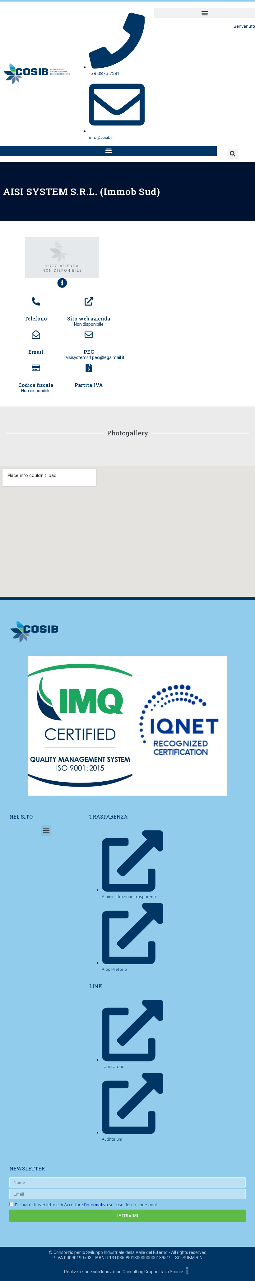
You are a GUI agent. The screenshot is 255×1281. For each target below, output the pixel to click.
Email (35, 351)
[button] (204, 13)
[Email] (36, 334)
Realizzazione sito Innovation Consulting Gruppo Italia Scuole (123, 1271)
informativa (97, 1204)
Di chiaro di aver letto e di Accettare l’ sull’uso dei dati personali (86, 1204)
